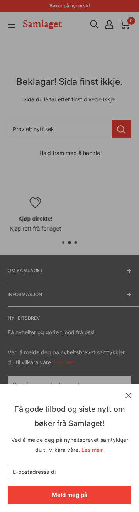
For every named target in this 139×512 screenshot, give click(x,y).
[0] (125, 24)
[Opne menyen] (11, 25)
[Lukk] (128, 395)
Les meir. (92, 449)
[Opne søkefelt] (94, 24)
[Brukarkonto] (109, 24)
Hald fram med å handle (69, 153)
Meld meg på (70, 495)
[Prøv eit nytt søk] (121, 129)
